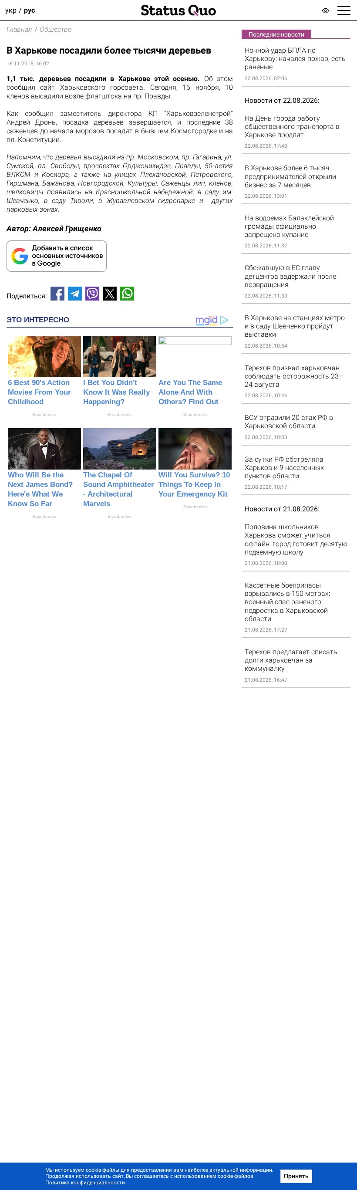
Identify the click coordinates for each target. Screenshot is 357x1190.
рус (29, 10)
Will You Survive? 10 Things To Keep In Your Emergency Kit (194, 484)
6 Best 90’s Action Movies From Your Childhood (39, 392)
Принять (296, 1176)
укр (11, 10)
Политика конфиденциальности (85, 1183)
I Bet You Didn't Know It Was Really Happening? (116, 392)
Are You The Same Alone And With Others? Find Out (190, 392)
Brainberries (44, 414)
